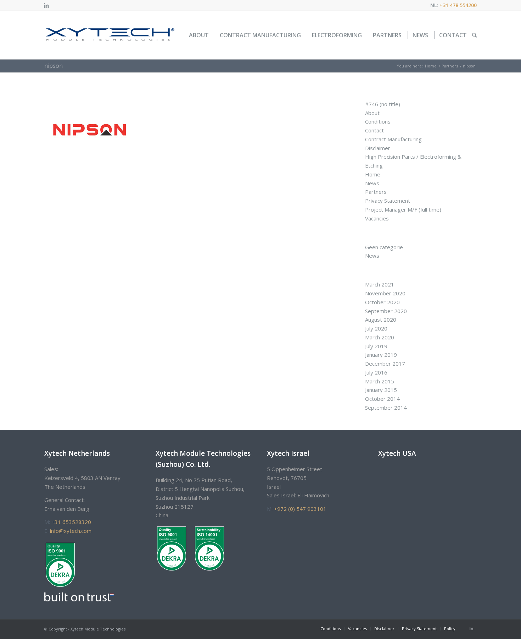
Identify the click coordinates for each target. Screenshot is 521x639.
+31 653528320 (71, 521)
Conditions (378, 121)
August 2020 (380, 319)
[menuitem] (199, 35)
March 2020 (379, 337)
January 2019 (381, 354)
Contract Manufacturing (393, 139)
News (372, 183)
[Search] (474, 35)
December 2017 (385, 363)
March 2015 (379, 381)
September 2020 (386, 311)
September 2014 (386, 407)
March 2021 (379, 284)
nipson (53, 66)
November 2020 (385, 293)
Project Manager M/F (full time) (403, 209)
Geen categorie (384, 247)
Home (372, 174)
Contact (374, 130)
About (372, 112)
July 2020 (376, 328)
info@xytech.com (70, 530)
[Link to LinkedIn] (46, 5)
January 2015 (381, 389)
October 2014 (382, 398)
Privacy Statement (387, 200)
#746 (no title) (382, 104)
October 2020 (382, 302)
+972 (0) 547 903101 (300, 508)
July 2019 (376, 346)
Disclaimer (377, 148)
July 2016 (376, 372)
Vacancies (377, 218)
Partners (376, 191)
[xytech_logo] (109, 35)
